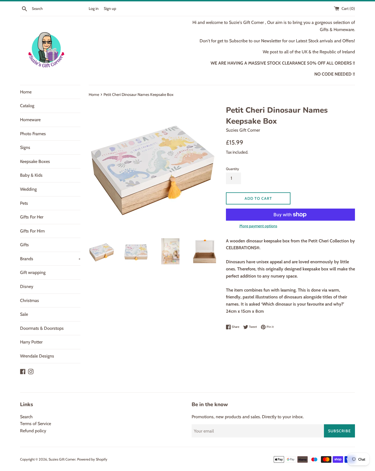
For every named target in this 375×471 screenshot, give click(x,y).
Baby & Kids (31, 175)
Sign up (110, 8)
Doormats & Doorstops (42, 328)
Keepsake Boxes (35, 161)
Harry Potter (31, 342)
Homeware (30, 119)
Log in (94, 8)
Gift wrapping (33, 272)
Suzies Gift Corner (62, 459)
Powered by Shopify (92, 459)
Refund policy (33, 430)
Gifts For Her (31, 217)
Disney (26, 286)
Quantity (232, 169)
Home (26, 92)
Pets (24, 203)
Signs (25, 147)
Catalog (27, 105)
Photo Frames (33, 133)
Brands (50, 258)
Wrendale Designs (37, 356)
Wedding (28, 189)
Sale (24, 314)
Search (26, 416)
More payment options (258, 225)
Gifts (24, 244)
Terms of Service (35, 423)
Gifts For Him (32, 231)
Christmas (29, 300)
